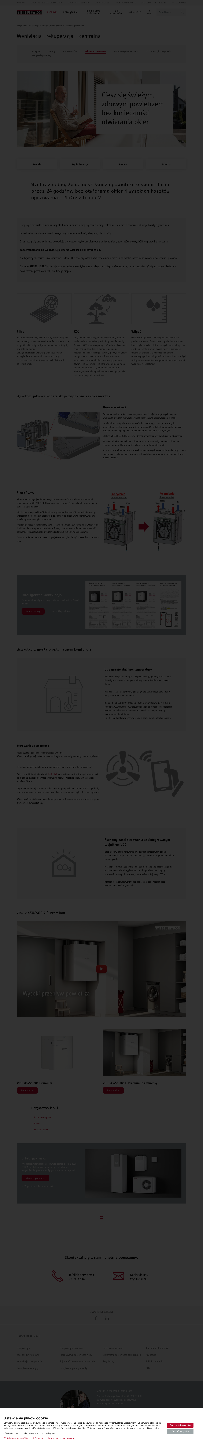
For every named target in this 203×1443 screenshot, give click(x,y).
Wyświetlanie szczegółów (16, 1438)
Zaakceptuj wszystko (180, 1425)
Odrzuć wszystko (180, 1431)
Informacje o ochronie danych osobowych (53, 1438)
